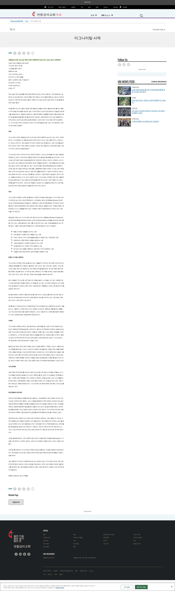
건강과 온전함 (137, 537)
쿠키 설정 (127, 587)
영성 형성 (76, 544)
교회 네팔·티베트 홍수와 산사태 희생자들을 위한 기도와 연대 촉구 (148, 91)
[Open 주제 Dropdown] (96, 15)
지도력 (105, 540)
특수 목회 (46, 544)
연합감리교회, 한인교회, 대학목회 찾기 (84, 558)
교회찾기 (73, 7)
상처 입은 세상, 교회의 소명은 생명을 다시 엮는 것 (149, 101)
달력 (89, 7)
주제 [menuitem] (92, 15)
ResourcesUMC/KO (17, 21)
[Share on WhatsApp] (23, 53)
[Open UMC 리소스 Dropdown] (112, 15)
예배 (74, 547)
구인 (44, 574)
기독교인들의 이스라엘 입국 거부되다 (145, 121)
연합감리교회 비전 (48, 558)
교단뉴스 (106, 7)
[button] (141, 15)
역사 (26, 21)
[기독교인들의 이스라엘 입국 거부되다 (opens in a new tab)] (124, 122)
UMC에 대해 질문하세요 (66, 570)
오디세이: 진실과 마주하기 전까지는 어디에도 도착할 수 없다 (148, 112)
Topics (45, 530)
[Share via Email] (32, 53)
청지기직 (106, 544)
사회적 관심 (135, 87)
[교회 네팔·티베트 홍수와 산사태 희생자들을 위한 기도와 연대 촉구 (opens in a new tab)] (124, 90)
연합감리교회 (83, 570)
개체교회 (134, 108)
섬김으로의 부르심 (108, 534)
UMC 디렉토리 (62, 7)
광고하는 (50, 574)
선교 (134, 540)
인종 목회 (106, 537)
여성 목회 (46, 547)
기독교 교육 (136, 534)
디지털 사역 (46, 537)
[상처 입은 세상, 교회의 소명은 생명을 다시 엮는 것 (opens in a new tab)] (124, 101)
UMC (97, 7)
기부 (82, 7)
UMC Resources (49, 554)
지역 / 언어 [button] (50, 7)
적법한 (61, 574)
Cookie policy (59, 588)
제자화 (134, 98)
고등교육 (45, 540)
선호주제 (115, 7)
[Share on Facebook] (14, 53)
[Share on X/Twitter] (19, 53)
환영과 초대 (136, 544)
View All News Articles (159, 82)
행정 (44, 534)
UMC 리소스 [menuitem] (105, 15)
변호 (74, 534)
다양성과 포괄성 (78, 537)
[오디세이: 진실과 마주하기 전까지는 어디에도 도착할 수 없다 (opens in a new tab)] (124, 111)
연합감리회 (16, 502)
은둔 (55, 574)
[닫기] (172, 586)
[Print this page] (28, 53)
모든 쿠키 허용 (141, 587)
